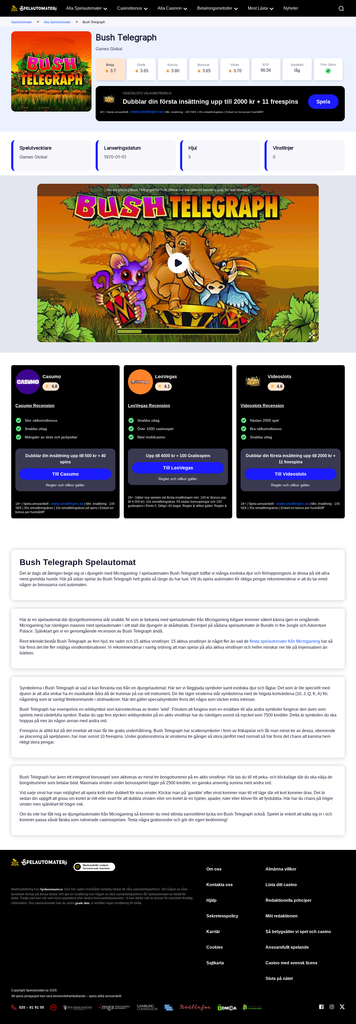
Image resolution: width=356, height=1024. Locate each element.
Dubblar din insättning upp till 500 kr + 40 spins (65, 458)
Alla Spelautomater (84, 8)
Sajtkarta (215, 963)
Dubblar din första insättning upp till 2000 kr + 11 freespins (290, 458)
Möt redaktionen (282, 916)
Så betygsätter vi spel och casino (298, 931)
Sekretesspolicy (222, 916)
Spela (323, 102)
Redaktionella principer (288, 900)
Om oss (214, 869)
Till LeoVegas (178, 467)
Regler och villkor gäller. (65, 485)
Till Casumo (65, 474)
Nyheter (291, 8)
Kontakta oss (219, 884)
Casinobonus (129, 8)
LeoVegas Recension (149, 405)
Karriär (213, 931)
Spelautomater (21, 22)
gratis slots (82, 903)
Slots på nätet (279, 978)
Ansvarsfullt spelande (287, 947)
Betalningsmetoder (214, 8)
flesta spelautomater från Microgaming (285, 641)
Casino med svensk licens (291, 963)
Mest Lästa (258, 8)
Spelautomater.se (51, 889)
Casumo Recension (34, 405)
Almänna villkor (281, 869)
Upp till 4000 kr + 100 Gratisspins (178, 455)
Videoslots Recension (262, 405)
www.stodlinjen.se (147, 111)
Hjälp (211, 900)
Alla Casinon (170, 8)
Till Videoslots (290, 474)
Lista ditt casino (281, 884)
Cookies (214, 947)
